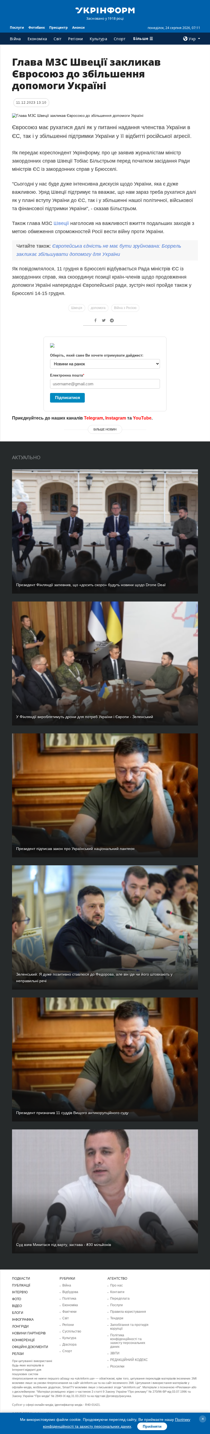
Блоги (17, 1313)
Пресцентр (58, 27)
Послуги (17, 27)
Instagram (115, 418)
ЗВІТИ (114, 1353)
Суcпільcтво (71, 1331)
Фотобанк (36, 27)
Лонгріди (20, 1326)
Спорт (120, 38)
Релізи (18, 1354)
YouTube (142, 418)
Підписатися (67, 397)
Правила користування (128, 1312)
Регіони (75, 38)
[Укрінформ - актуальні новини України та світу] (105, 10)
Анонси (78, 27)
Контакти (117, 1292)
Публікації (21, 1285)
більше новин (105, 429)
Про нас (116, 1285)
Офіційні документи (30, 1347)
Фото (16, 1299)
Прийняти (152, 1426)
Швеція (76, 308)
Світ (58, 38)
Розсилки (117, 1366)
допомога (98, 308)
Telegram (93, 418)
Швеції (60, 223)
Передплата (120, 1298)
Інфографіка (23, 1320)
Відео (17, 1306)
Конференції (23, 1340)
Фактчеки (69, 1312)
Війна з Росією (125, 308)
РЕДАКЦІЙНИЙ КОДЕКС (129, 1360)
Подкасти (21, 1278)
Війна (15, 38)
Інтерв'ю (20, 1292)
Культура (98, 38)
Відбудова (70, 1292)
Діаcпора (69, 1344)
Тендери (116, 1318)
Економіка (37, 38)
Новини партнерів (29, 1333)
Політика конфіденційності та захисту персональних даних (127, 1341)
